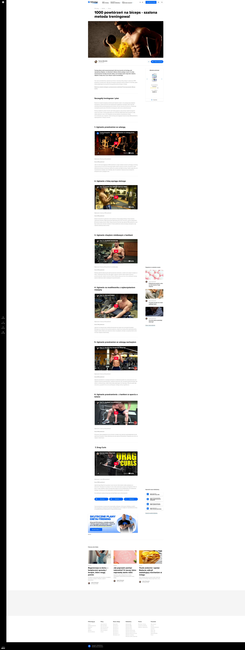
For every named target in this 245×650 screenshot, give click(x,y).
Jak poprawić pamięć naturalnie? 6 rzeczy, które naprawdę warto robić (125, 570)
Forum (152, 634)
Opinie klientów (104, 624)
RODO (89, 628)
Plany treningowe (104, 630)
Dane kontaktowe (91, 631)
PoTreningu (96, 8)
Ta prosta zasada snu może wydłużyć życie (156, 303)
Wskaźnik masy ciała (154, 494)
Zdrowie (89, 565)
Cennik (102, 631)
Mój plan (3, 323)
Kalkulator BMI (128, 624)
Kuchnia (152, 625)
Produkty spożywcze (155, 627)
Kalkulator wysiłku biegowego (131, 636)
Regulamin (90, 627)
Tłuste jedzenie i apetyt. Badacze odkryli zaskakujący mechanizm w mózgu (150, 571)
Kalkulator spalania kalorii (130, 631)
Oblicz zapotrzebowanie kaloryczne (155, 499)
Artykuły (103, 8)
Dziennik (3, 318)
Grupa (3, 646)
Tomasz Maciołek (103, 61)
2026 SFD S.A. (100, 645)
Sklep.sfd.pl (115, 624)
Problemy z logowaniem (143, 627)
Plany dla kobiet (104, 625)
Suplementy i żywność (127, 2)
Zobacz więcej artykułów (150, 325)
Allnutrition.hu (115, 631)
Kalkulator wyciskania (130, 634)
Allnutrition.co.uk (116, 634)
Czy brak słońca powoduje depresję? (155, 321)
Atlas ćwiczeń (153, 624)
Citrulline (154, 86)
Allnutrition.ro (115, 630)
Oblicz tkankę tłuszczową (155, 509)
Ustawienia (3, 333)
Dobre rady (153, 631)
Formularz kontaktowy (142, 625)
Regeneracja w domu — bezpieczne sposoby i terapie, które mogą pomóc (98, 571)
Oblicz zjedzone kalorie (155, 504)
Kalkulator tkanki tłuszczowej (131, 633)
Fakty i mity (153, 630)
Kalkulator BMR (128, 625)
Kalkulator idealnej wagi (130, 630)
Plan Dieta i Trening (142, 624)
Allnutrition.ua (115, 633)
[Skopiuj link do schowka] (148, 61)
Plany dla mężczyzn (104, 627)
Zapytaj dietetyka (154, 633)
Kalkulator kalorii (129, 628)
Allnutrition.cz (115, 627)
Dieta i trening (105, 2)
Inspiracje (152, 628)
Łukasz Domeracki (94, 582)
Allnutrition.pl (115, 625)
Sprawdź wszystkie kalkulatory (151, 513)
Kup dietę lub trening (151, 2)
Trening (109, 8)
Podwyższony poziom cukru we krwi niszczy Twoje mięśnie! (156, 285)
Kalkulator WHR (129, 627)
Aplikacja (89, 630)
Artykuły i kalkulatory (115, 2)
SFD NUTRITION (154, 85)
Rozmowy (3, 328)
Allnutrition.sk (115, 628)
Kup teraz (155, 99)
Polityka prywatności (92, 625)
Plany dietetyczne (104, 628)
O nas (89, 624)
